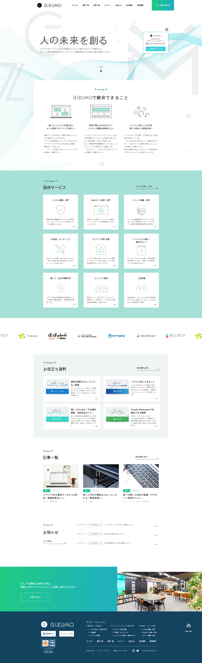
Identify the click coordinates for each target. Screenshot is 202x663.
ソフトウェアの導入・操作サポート (125, 635)
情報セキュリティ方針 (120, 650)
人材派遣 (93, 632)
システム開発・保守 (148, 629)
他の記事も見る (141, 457)
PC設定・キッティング (121, 632)
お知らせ (118, 5)
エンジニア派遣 (95, 635)
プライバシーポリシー (104, 650)
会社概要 (129, 5)
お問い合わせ (35, 597)
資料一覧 (86, 5)
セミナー (107, 5)
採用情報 (140, 5)
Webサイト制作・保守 (149, 632)
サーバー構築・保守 (148, 635)
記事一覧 (97, 5)
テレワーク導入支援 (120, 629)
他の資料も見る (143, 368)
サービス (75, 5)
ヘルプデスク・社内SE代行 (98, 629)
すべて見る (47, 541)
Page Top (188, 631)
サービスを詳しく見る (144, 186)
